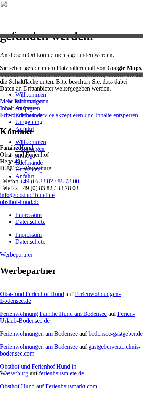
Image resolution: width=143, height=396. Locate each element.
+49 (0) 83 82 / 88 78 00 (49, 181)
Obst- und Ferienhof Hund (32, 294)
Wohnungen (30, 101)
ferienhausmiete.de (61, 373)
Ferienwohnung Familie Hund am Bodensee (53, 313)
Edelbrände (29, 115)
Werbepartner (16, 254)
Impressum (28, 215)
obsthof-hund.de (19, 202)
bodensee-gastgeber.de (115, 333)
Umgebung (28, 122)
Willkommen (30, 94)
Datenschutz (30, 221)
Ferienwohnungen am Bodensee (39, 333)
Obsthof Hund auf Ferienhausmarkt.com (48, 386)
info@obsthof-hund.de (27, 195)
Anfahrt (24, 129)
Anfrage (25, 108)
